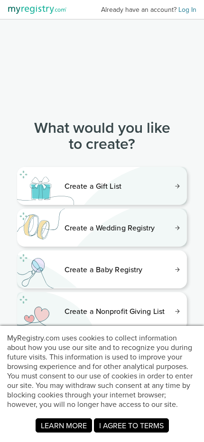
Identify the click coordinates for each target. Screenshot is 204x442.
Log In (187, 9)
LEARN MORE (64, 425)
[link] (102, 186)
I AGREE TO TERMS (131, 425)
